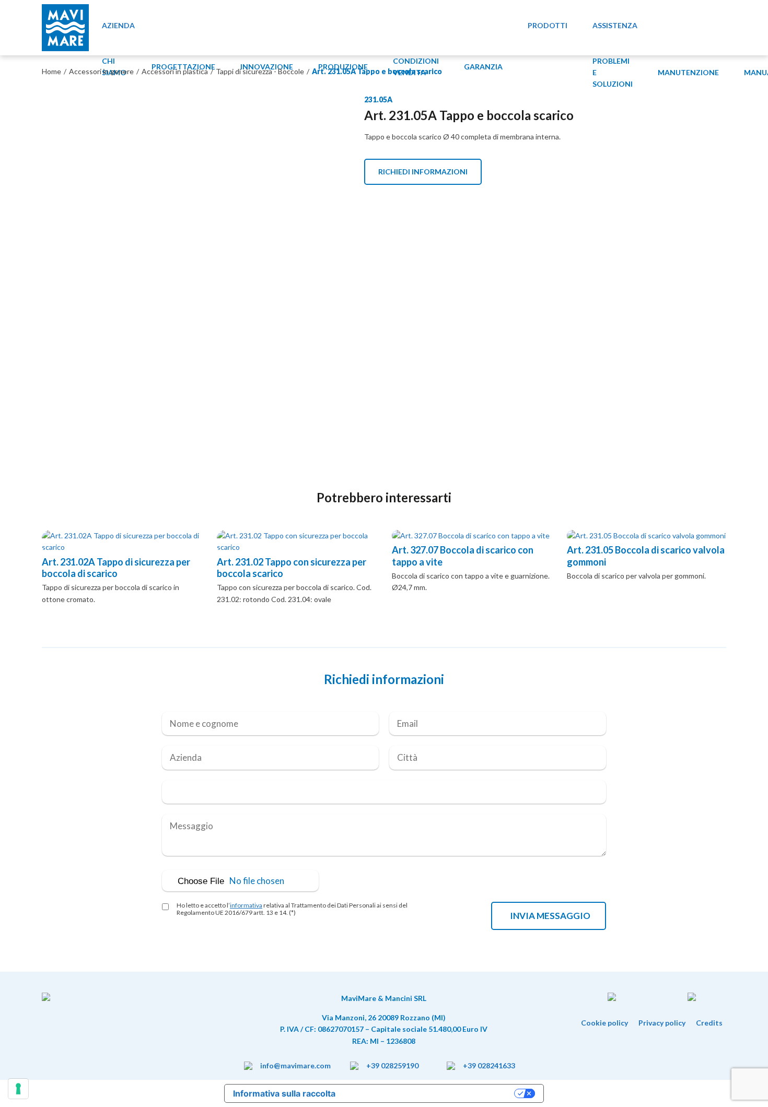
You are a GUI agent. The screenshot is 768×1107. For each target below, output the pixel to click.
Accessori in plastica (175, 71)
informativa (246, 905)
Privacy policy (661, 1022)
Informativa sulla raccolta (284, 1093)
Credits (709, 1022)
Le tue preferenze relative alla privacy (430, 1093)
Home (51, 71)
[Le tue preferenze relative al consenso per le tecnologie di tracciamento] (18, 1089)
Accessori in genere (101, 71)
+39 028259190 (392, 1065)
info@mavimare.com (295, 1065)
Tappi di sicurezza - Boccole (260, 71)
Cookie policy (604, 1022)
